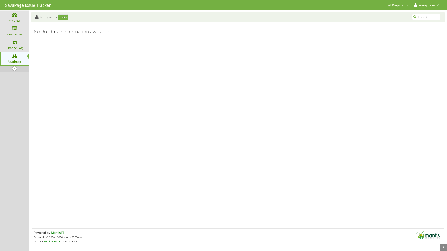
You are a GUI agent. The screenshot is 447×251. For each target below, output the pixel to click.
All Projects (396, 5)
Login (63, 17)
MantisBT (57, 233)
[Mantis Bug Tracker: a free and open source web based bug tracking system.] (428, 235)
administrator (52, 241)
